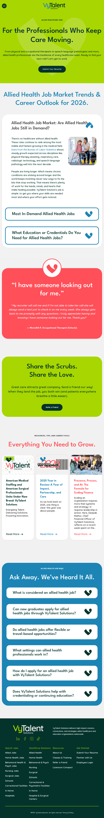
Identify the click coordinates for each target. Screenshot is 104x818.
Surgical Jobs (12, 775)
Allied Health (35, 752)
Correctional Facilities (16, 785)
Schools (9, 780)
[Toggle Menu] (4, 6)
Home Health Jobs (14, 757)
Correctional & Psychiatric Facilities (39, 784)
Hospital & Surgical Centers (38, 797)
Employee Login (85, 762)
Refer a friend (60, 762)
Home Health (35, 757)
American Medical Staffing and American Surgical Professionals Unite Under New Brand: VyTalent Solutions (17, 492)
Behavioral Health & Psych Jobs (15, 764)
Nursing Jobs (12, 770)
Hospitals (9, 795)
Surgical (33, 772)
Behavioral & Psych (39, 762)
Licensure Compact (63, 767)
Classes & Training (62, 757)
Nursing (33, 767)
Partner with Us (84, 757)
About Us (57, 752)
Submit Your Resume (87, 752)
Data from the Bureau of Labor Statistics (33, 149)
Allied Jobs (10, 752)
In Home (9, 790)
